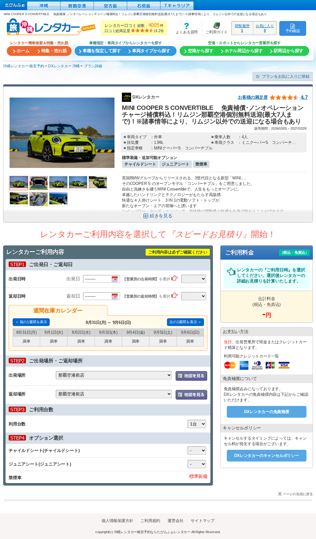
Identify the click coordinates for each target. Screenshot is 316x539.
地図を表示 (191, 376)
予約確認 (292, 31)
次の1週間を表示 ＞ (185, 322)
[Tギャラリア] (176, 6)
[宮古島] (110, 6)
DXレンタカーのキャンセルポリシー (266, 455)
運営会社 (175, 520)
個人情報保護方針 (117, 520)
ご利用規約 (150, 520)
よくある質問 (185, 28)
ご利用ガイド (214, 28)
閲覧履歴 (242, 28)
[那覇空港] (77, 6)
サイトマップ (202, 520)
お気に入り (265, 28)
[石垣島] (143, 6)
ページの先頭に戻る (298, 494)
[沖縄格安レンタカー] (43, 6)
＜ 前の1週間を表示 (31, 322)
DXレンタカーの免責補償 (266, 411)
